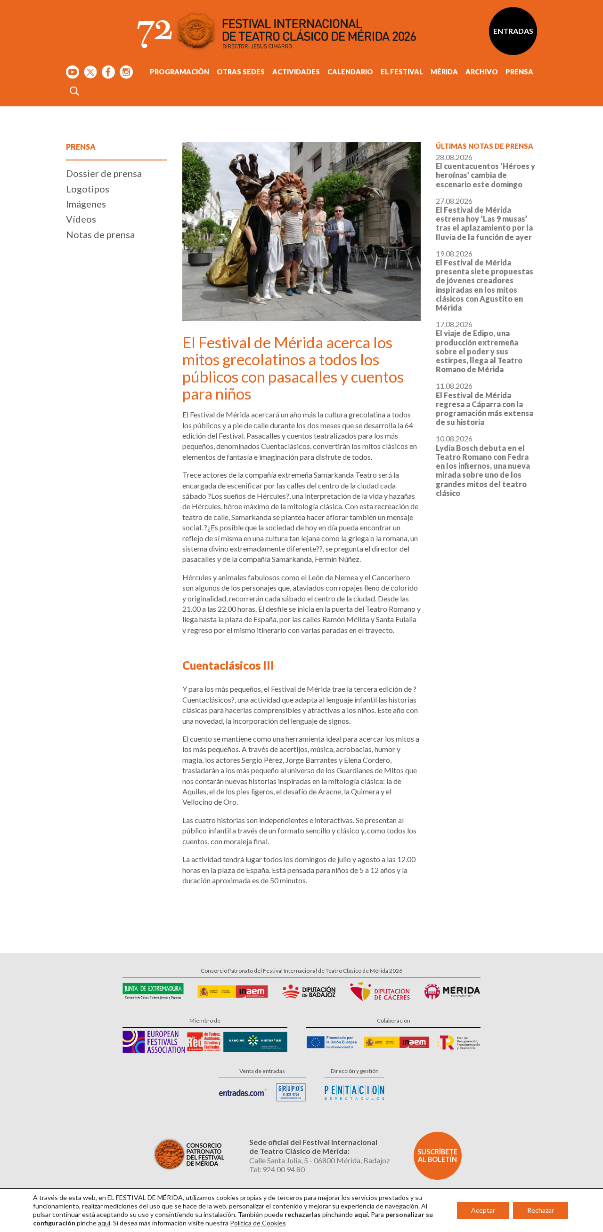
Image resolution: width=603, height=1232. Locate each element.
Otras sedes (241, 72)
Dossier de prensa (104, 173)
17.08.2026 (479, 347)
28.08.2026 (485, 170)
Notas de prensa (100, 234)
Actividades (296, 72)
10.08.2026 (483, 465)
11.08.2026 (484, 403)
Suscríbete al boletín (437, 1155)
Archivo (481, 72)
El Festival (402, 72)
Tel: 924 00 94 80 (277, 1169)
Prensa (519, 72)
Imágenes (86, 203)
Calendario (350, 72)
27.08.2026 (484, 218)
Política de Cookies (258, 1223)
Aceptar (483, 1210)
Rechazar (540, 1210)
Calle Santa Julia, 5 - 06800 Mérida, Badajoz (319, 1160)
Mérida (444, 72)
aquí (104, 1223)
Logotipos (87, 188)
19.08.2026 (484, 280)
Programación (179, 72)
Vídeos (81, 218)
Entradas (513, 30)
